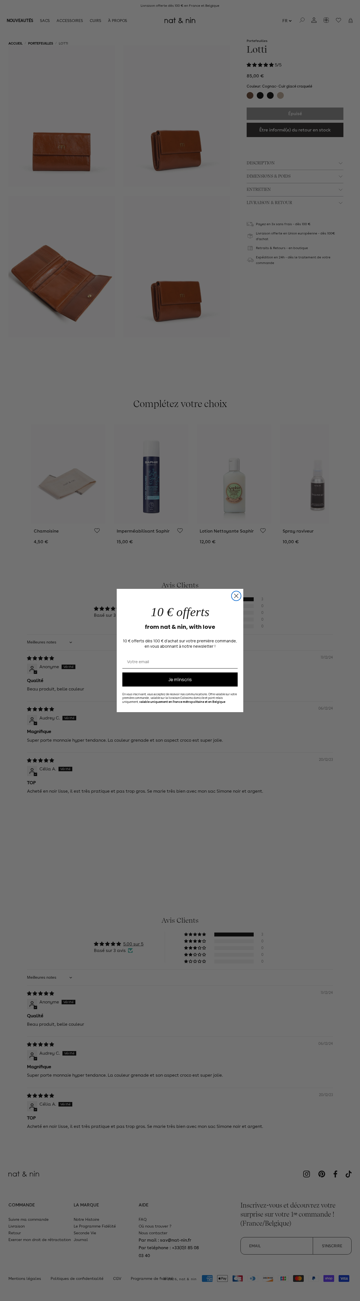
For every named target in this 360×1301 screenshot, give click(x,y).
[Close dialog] (236, 596)
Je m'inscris (180, 679)
